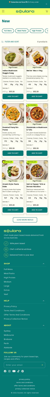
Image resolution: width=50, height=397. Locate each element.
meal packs (9, 273)
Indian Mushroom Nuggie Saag (10, 72)
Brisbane (8, 339)
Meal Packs (21, 31)
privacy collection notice (16, 319)
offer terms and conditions (17, 315)
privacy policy (10, 306)
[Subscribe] (42, 365)
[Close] (46, 4)
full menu (8, 269)
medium (7, 282)
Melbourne (9, 335)
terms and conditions (14, 310)
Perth (6, 343)
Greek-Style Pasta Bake (11, 185)
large (6, 286)
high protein (9, 278)
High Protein (37, 31)
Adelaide (8, 348)
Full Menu (8, 31)
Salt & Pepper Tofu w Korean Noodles (36, 185)
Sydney (7, 331)
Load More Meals (25, 220)
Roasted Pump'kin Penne (10, 128)
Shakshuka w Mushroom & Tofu (37, 128)
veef (6, 294)
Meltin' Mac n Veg (34, 71)
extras (7, 290)
